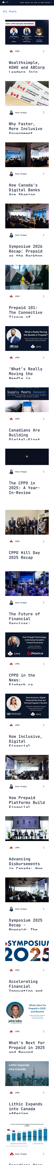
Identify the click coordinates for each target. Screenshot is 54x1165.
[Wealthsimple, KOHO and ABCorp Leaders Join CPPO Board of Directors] (27, 32)
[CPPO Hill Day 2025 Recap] (27, 522)
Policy (32, 2)
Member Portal (47, 2)
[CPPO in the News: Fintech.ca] (27, 644)
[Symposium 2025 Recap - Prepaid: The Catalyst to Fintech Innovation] (27, 889)
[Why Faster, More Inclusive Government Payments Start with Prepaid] (27, 93)
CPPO (7, 2)
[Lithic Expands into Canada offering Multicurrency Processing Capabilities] (27, 1073)
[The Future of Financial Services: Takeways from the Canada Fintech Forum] (27, 583)
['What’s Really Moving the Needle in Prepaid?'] (27, 338)
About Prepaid (27, 2)
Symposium (42, 2)
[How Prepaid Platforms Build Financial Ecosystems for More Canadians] (27, 767)
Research (35, 2)
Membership (22, 2)
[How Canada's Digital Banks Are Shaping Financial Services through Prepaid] (27, 154)
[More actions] (44, 51)
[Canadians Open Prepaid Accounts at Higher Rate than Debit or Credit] (27, 1135)
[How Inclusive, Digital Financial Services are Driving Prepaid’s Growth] (27, 706)
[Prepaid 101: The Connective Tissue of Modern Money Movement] (27, 277)
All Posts (9, 11)
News (39, 2)
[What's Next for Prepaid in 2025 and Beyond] (27, 1012)
